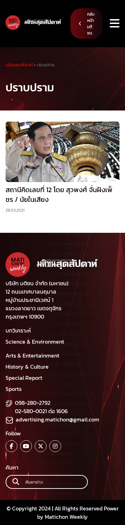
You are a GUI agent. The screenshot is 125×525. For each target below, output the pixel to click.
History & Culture (27, 366)
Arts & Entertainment (32, 355)
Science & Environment (35, 341)
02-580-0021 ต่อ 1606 (41, 411)
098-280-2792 (32, 403)
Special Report (24, 378)
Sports (14, 389)
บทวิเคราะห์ (18, 330)
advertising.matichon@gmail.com (57, 419)
